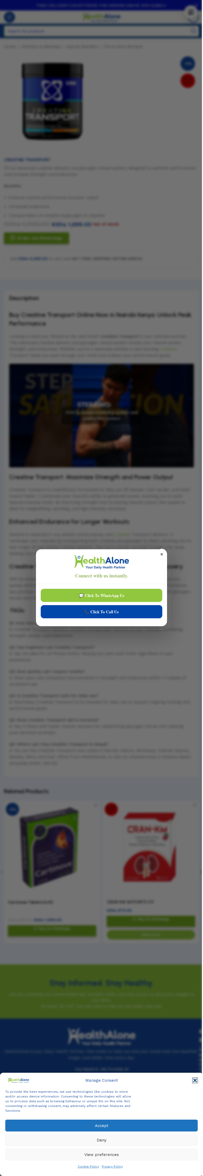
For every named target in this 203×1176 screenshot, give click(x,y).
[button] (195, 1080)
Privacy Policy (112, 1166)
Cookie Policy (88, 1166)
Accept (101, 1125)
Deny (102, 1140)
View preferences (101, 1154)
